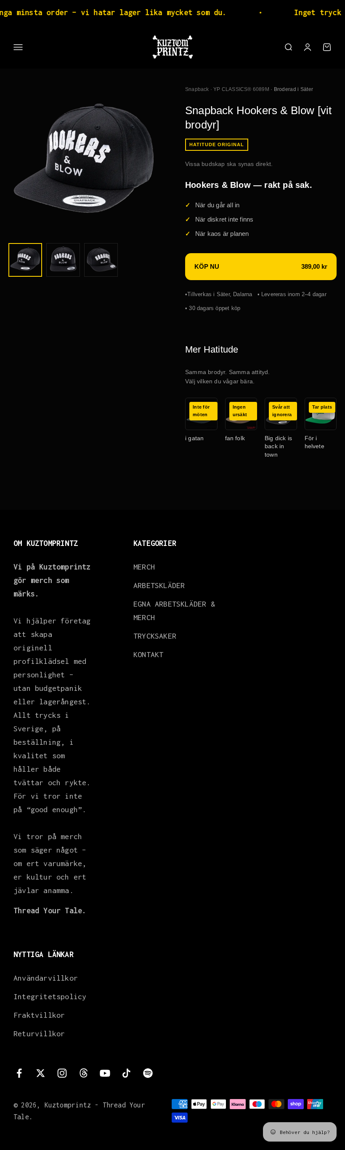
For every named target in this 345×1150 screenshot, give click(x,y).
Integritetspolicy (49, 996)
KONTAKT (148, 654)
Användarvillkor (45, 977)
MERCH (144, 566)
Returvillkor (39, 1033)
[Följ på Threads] (83, 1073)
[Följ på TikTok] (126, 1073)
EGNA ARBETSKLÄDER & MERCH (174, 610)
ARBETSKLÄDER (159, 585)
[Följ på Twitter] (40, 1073)
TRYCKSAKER (154, 635)
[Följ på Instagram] (62, 1073)
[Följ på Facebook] (19, 1073)
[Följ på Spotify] (148, 1073)
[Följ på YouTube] (105, 1073)
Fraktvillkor (39, 1015)
